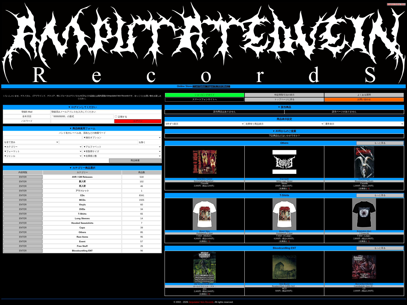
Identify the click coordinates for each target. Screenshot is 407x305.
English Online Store (396, 4)
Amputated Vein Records (201, 302)
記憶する (122, 116)
